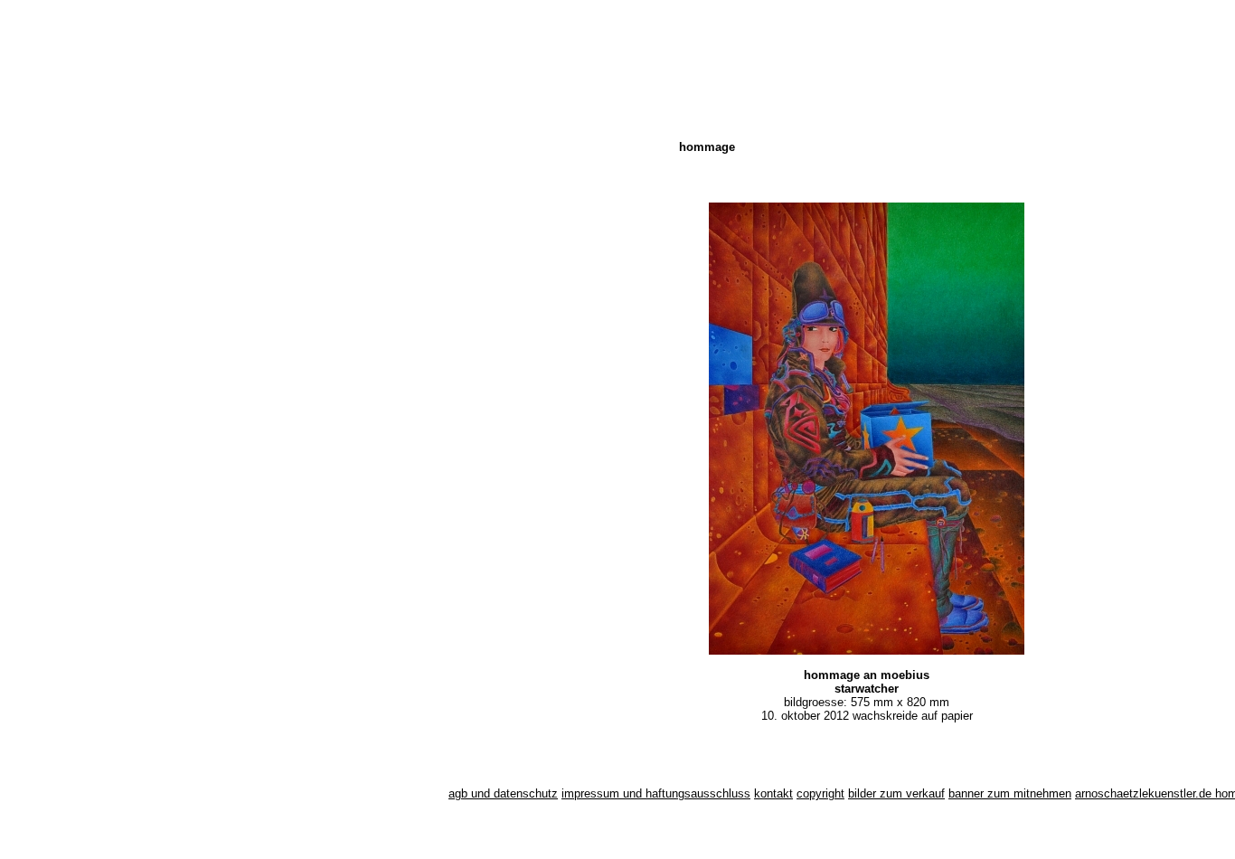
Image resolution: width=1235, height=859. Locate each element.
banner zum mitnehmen (1009, 793)
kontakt (773, 793)
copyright (820, 793)
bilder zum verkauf (896, 793)
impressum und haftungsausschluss (655, 793)
